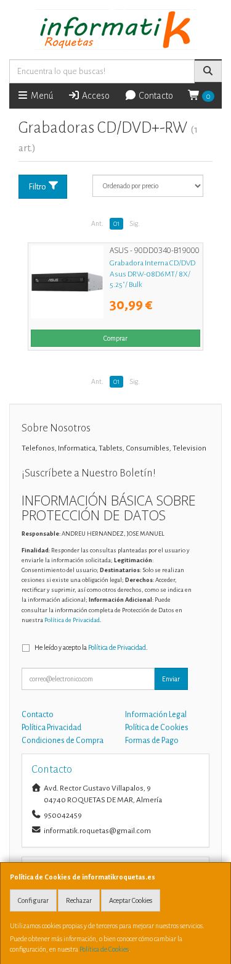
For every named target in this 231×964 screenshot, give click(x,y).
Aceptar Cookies (130, 900)
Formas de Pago (152, 740)
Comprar (115, 338)
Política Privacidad (51, 727)
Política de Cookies (104, 949)
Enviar (171, 679)
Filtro (37, 186)
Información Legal (156, 714)
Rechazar (79, 900)
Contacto (155, 96)
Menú (41, 96)
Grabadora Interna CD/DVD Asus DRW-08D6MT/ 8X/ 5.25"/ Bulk (152, 274)
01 (116, 223)
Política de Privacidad (72, 620)
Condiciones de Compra (62, 740)
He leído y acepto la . (91, 647)
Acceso (95, 96)
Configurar (33, 900)
